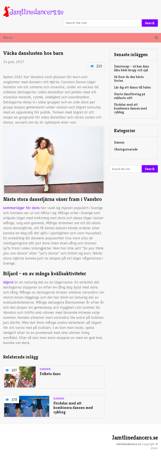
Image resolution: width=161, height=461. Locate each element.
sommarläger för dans (21, 208)
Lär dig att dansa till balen (132, 87)
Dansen (45, 369)
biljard (8, 282)
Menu (8, 37)
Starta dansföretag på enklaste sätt (129, 96)
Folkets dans (51, 374)
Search (150, 23)
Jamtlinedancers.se (135, 438)
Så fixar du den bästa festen (129, 79)
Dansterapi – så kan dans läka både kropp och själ (131, 68)
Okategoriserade (126, 149)
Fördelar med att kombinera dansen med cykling (73, 407)
